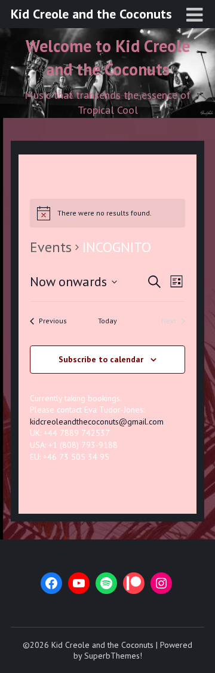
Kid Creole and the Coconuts (91, 13)
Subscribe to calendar (101, 359)
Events (51, 247)
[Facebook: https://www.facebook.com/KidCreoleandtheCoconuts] (51, 583)
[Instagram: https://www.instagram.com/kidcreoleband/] (161, 583)
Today (107, 320)
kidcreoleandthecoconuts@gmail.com (97, 421)
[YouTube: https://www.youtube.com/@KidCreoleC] (79, 583)
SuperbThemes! (113, 655)
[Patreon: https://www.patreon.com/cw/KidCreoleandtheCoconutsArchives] (134, 583)
